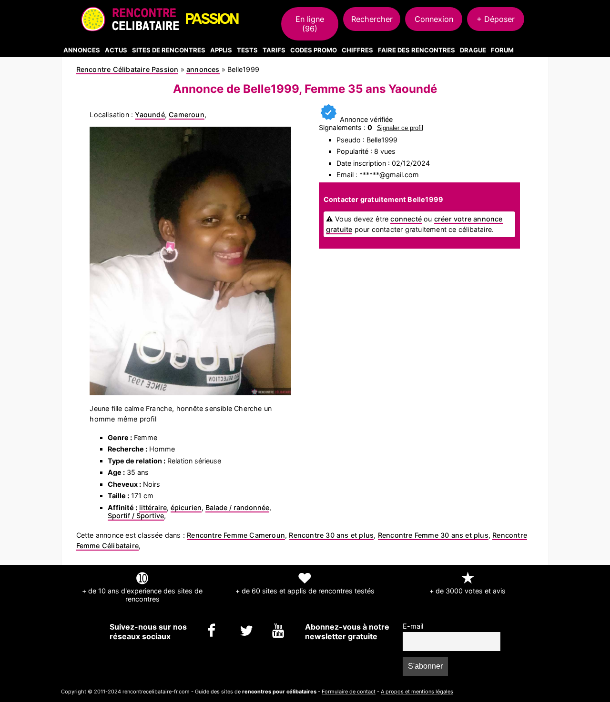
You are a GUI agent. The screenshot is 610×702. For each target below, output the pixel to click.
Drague (473, 50)
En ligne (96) (309, 23)
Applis (221, 50)
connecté (406, 219)
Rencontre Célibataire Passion (127, 69)
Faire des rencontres (416, 50)
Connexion (434, 19)
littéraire (153, 507)
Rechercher (372, 19)
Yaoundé (149, 114)
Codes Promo (313, 50)
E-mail (413, 626)
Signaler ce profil (400, 127)
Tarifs (274, 50)
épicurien (186, 507)
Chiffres (357, 50)
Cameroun (186, 114)
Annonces (81, 50)
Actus (116, 50)
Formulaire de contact (349, 691)
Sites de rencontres (168, 50)
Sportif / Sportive (136, 515)
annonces (203, 69)
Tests (247, 50)
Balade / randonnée (237, 507)
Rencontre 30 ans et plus (331, 535)
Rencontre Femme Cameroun (236, 535)
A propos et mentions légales (417, 691)
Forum (502, 50)
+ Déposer (496, 19)
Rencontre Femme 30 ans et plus (433, 535)
